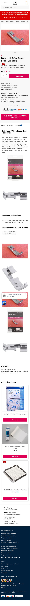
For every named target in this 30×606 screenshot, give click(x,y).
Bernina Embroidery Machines (9, 542)
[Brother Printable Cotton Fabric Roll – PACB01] (15, 434)
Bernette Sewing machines (8, 533)
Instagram (11, 564)
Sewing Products (10, 21)
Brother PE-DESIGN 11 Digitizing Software (15, 414)
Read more (15, 420)
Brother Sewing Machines (8, 546)
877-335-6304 (13, 14)
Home (2, 21)
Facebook (4, 564)
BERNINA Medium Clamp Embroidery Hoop (15, 489)
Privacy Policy (5, 568)
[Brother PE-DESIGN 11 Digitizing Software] (15, 398)
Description (10, 125)
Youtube (17, 564)
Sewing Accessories (20, 21)
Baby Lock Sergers (6, 538)
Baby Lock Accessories (10, 87)
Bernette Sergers (6, 540)
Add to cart (19, 76)
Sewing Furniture (6, 552)
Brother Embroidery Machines (9, 548)
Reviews (18, 125)
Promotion (4, 572)
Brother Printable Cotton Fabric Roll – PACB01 (15, 447)
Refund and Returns (7, 570)
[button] (27, 3)
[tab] (3, 125)
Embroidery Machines (7, 550)
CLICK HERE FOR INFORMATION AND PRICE (15, 117)
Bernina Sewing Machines (8, 535)
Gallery (3, 125)
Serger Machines (6, 555)
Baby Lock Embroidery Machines (10, 557)
